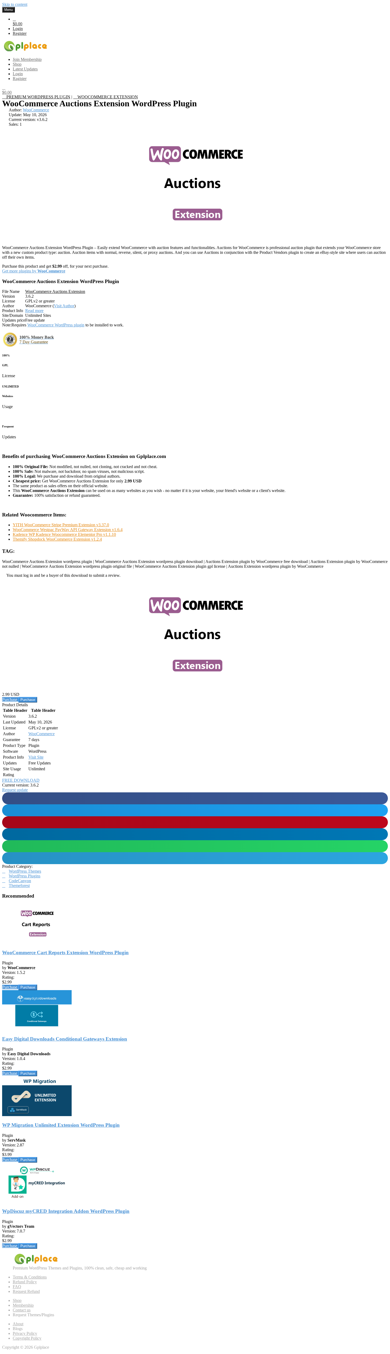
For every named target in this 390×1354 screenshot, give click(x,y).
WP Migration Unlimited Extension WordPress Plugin (61, 1125)
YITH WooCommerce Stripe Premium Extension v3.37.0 (61, 525)
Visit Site (36, 757)
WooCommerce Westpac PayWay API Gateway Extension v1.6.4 (68, 529)
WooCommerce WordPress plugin (55, 325)
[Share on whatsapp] (195, 846)
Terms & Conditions (30, 1277)
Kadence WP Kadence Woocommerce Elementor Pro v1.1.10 (64, 534)
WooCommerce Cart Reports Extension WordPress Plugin (65, 952)
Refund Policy (25, 1282)
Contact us (22, 1310)
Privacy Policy (25, 1333)
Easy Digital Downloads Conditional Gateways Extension (64, 1039)
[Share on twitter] (195, 810)
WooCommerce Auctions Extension (55, 291)
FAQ (17, 1286)
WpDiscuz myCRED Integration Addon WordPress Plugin (65, 1211)
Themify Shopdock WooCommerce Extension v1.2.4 (57, 539)
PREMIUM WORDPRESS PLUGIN (37, 97)
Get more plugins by (33, 271)
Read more (34, 310)
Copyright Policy (27, 1338)
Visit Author (64, 306)
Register (20, 33)
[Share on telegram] (195, 858)
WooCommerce (36, 110)
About (18, 1324)
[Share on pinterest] (195, 822)
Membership (23, 1305)
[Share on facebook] (195, 798)
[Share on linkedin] (195, 834)
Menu (8, 10)
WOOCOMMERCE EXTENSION (107, 97)
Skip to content (14, 4)
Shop (17, 1300)
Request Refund (26, 1291)
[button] (15, 790)
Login (18, 28)
